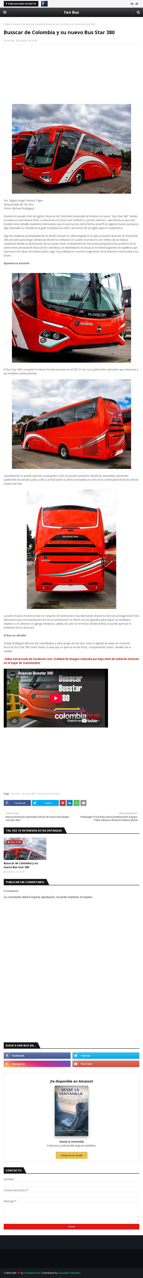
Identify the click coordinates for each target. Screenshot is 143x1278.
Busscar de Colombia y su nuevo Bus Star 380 (21, 865)
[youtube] (105, 1064)
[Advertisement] (71, 74)
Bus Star (16, 793)
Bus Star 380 (28, 793)
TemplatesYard (32, 1272)
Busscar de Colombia (33, 24)
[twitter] (105, 1055)
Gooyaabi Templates (69, 1272)
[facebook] (37, 1055)
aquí (89, 369)
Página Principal (12, 24)
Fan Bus (71, 12)
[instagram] (37, 1064)
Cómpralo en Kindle (71, 1155)
